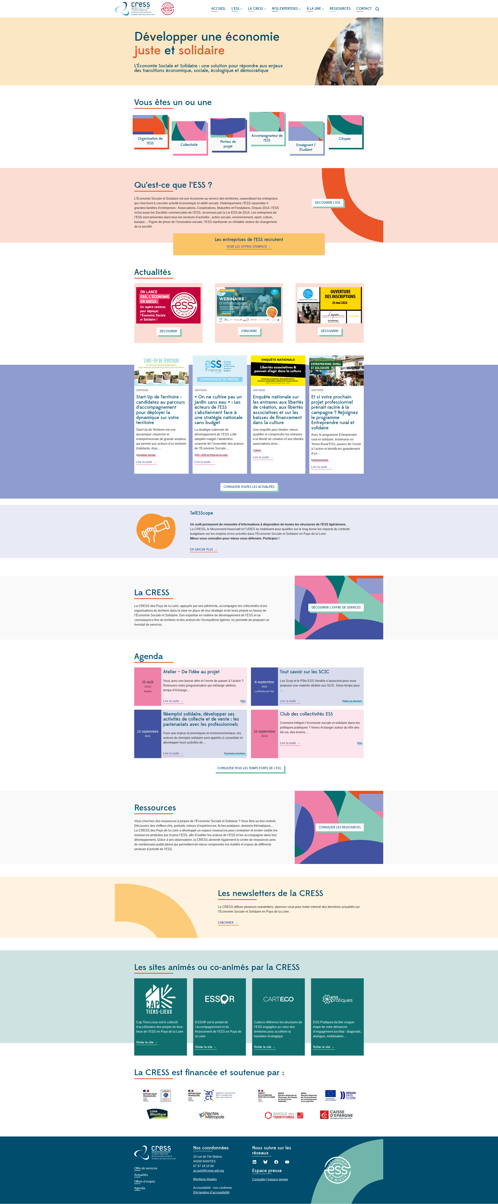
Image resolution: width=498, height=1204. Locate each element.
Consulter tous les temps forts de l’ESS (249, 768)
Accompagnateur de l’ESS (267, 138)
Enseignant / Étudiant (305, 147)
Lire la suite (146, 462)
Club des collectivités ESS (306, 714)
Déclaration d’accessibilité (211, 1192)
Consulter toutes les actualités (249, 487)
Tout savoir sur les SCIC (304, 671)
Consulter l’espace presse (270, 1179)
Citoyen (345, 139)
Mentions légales (205, 1179)
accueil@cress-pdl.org (208, 1170)
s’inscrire (249, 331)
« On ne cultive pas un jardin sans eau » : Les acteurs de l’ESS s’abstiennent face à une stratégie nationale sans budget (219, 410)
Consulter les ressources (340, 827)
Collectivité (189, 145)
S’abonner (226, 923)
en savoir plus (201, 550)
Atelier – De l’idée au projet (191, 671)
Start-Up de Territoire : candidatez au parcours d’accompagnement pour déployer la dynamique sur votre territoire (160, 410)
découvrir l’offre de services (336, 607)
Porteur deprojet (228, 144)
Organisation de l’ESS (150, 141)
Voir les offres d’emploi (247, 247)
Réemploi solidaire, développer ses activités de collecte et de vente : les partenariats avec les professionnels (201, 719)
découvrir (168, 331)
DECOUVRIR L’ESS (327, 203)
